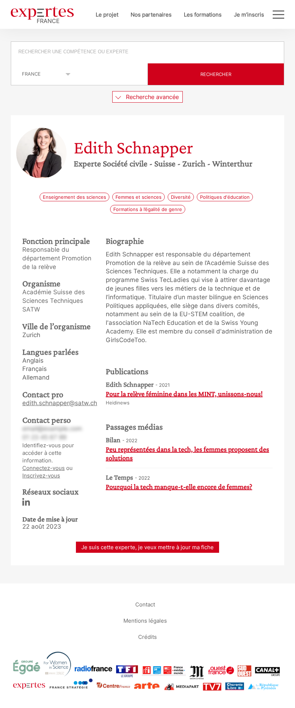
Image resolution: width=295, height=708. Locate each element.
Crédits (147, 636)
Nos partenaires (151, 14)
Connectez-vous (43, 468)
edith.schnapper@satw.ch (59, 403)
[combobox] (147, 52)
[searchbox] (148, 52)
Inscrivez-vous (41, 475)
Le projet (107, 14)
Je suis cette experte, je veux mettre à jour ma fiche (147, 547)
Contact (145, 604)
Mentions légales (145, 620)
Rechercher (215, 74)
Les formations (203, 14)
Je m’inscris (249, 14)
